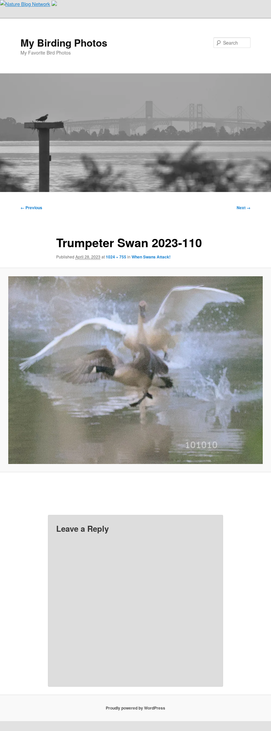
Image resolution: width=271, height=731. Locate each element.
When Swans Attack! (151, 257)
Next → (244, 208)
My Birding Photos (63, 42)
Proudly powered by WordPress (135, 708)
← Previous (31, 208)
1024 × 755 (116, 257)
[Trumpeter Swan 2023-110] (135, 370)
